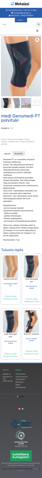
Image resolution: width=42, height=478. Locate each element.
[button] (37, 40)
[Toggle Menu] (31, 31)
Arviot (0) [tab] (18, 154)
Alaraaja (11, 142)
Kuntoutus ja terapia (15, 139)
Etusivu (4, 139)
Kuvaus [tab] (7, 154)
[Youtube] (19, 408)
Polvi (12, 128)
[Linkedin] (22, 408)
